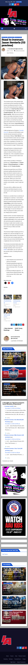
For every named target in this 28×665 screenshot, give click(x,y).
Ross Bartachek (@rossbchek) (15, 48)
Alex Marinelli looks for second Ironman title (7, 301)
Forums (11, 656)
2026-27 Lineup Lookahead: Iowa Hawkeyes (10, 387)
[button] (25, 28)
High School (4, 37)
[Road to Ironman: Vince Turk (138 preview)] (8, 311)
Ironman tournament (19, 50)
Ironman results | (9, 406)
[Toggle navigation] (14, 29)
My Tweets (5, 554)
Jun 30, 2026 (7, 576)
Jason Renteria (10, 52)
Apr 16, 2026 (8, 619)
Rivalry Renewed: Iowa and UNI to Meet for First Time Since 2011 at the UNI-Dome (13, 355)
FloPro (5, 249)
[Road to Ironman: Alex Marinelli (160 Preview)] (17, 297)
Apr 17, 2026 (8, 605)
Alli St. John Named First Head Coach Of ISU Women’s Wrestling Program (13, 614)
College (23, 659)
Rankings (11, 659)
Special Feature (18, 37)
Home (7, 656)
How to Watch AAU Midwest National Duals (12, 373)
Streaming (6, 659)
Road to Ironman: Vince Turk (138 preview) (7, 315)
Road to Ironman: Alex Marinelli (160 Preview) (16, 301)
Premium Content (22, 656)
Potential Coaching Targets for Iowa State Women (12, 586)
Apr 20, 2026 (8, 590)
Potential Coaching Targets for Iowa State (12, 602)
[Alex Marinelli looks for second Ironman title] (8, 297)
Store (16, 656)
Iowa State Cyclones (8, 583)
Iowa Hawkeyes (11, 37)
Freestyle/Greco (17, 659)
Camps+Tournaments (21, 662)
